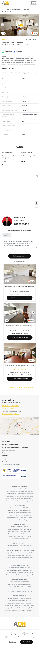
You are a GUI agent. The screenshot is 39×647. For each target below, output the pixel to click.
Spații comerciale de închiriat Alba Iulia (20, 598)
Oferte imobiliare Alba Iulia (11, 73)
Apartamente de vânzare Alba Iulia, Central (19, 494)
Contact (5, 456)
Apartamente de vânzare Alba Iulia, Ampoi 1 (19, 498)
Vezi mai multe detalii (20, 298)
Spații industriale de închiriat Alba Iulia (19, 600)
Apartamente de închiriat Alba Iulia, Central (19, 572)
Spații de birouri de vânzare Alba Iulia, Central (19, 553)
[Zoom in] (36, 203)
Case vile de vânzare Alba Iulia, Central (19, 515)
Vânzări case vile (19, 505)
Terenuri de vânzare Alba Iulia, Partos (19, 536)
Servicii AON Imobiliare (10, 444)
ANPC (4, 459)
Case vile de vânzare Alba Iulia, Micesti (19, 512)
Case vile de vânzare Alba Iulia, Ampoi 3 (19, 517)
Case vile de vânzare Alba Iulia (19, 508)
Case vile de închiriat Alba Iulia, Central (19, 586)
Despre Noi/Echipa (8, 450)
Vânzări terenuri (19, 524)
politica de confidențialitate (23, 250)
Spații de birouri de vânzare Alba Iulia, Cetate (19, 557)
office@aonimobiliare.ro (10, 408)
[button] (2, 24)
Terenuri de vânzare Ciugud (19, 539)
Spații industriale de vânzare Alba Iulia (19, 555)
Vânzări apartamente (19, 486)
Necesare (11, 637)
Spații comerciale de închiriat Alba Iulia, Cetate (19, 605)
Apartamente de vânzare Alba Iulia (19, 489)
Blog (3, 453)
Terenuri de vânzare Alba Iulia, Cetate (19, 531)
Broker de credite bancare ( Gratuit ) (15, 447)
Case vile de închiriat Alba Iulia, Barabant (19, 591)
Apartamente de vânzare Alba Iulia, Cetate (19, 491)
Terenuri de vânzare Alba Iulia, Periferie (19, 534)
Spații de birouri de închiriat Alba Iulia (19, 603)
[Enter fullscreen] (36, 175)
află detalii (25, 633)
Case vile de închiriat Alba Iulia (19, 582)
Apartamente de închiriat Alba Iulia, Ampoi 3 (19, 575)
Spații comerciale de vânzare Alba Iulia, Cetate (19, 550)
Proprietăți (6, 442)
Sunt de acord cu (18, 250)
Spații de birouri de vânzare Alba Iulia (19, 548)
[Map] (19, 190)
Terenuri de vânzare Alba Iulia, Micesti (19, 529)
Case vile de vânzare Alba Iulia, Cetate (19, 510)
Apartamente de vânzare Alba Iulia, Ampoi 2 (19, 501)
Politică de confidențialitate (11, 465)
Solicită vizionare (19, 256)
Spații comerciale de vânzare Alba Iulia (20, 545)
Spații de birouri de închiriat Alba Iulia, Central (19, 608)
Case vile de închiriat (19, 579)
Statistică (21, 637)
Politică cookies (7, 462)
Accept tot (26, 642)
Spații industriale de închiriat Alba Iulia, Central (19, 610)
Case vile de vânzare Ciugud (19, 520)
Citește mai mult (8, 68)
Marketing (30, 637)
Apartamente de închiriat (19, 565)
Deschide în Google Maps (10, 414)
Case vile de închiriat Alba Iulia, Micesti (19, 589)
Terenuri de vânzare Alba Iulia (19, 527)
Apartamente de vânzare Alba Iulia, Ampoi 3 (19, 496)
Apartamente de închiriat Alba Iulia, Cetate (19, 570)
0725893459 (21, 224)
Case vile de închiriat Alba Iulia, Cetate (19, 584)
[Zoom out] (36, 205)
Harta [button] (35, 33)
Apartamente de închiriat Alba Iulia (19, 568)
